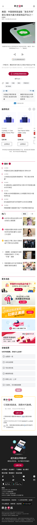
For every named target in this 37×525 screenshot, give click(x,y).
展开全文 (17, 79)
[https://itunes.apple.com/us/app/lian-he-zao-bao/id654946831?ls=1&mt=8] (6, 483)
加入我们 (26, 469)
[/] (18, 6)
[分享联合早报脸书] (3, 476)
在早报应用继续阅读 (20, 74)
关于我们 (4, 469)
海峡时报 (12, 504)
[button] (24, 425)
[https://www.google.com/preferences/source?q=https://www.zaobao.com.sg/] (27, 503)
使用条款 (24, 421)
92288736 (20, 495)
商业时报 (19, 504)
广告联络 (19, 469)
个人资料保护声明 (22, 500)
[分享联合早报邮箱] (34, 480)
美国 (7, 83)
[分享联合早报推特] (13, 476)
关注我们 (11, 469)
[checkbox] (5, 426)
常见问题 (4, 473)
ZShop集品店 (5, 504)
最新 (6, 163)
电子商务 (8, 86)
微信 (19, 83)
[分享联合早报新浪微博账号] (13, 480)
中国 (13, 83)
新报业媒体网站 (6, 500)
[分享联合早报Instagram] (34, 476)
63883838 (10, 491)
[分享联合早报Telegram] (3, 480)
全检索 (30, 500)
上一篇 (5, 91)
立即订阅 (18, 465)
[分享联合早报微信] (24, 480)
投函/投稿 (19, 473)
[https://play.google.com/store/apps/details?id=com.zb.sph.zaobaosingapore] (17, 483)
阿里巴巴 (26, 83)
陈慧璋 (4, 17)
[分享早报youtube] (24, 476)
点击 (23, 416)
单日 (24, 214)
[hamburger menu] (3, 6)
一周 (31, 214)
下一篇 (32, 91)
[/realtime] (10, 164)
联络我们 (11, 473)
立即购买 (7, 144)
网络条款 (14, 500)
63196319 (14, 490)
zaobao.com (14, 515)
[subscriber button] (34, 6)
